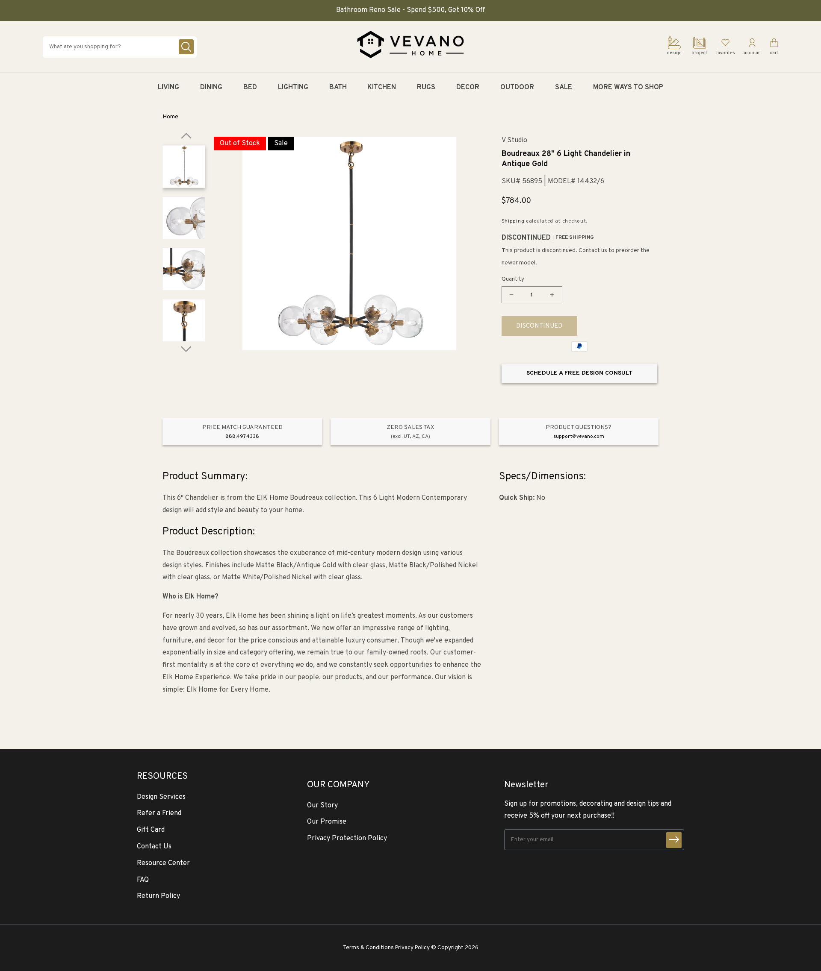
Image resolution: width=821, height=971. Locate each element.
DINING (211, 87)
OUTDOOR (517, 87)
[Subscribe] (674, 840)
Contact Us (154, 846)
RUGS (426, 87)
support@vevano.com (578, 436)
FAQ (143, 880)
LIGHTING (293, 87)
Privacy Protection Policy (347, 838)
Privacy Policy (412, 947)
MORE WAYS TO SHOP (628, 87)
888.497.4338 (242, 436)
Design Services (161, 797)
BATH (338, 87)
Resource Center (163, 863)
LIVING (168, 87)
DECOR (467, 87)
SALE (563, 87)
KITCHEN (381, 87)
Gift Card (151, 830)
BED (250, 87)
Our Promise (326, 822)
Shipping (513, 221)
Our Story (322, 805)
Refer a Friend (159, 813)
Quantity (513, 279)
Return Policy (158, 896)
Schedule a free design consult (579, 373)
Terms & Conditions (368, 947)
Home (170, 116)
